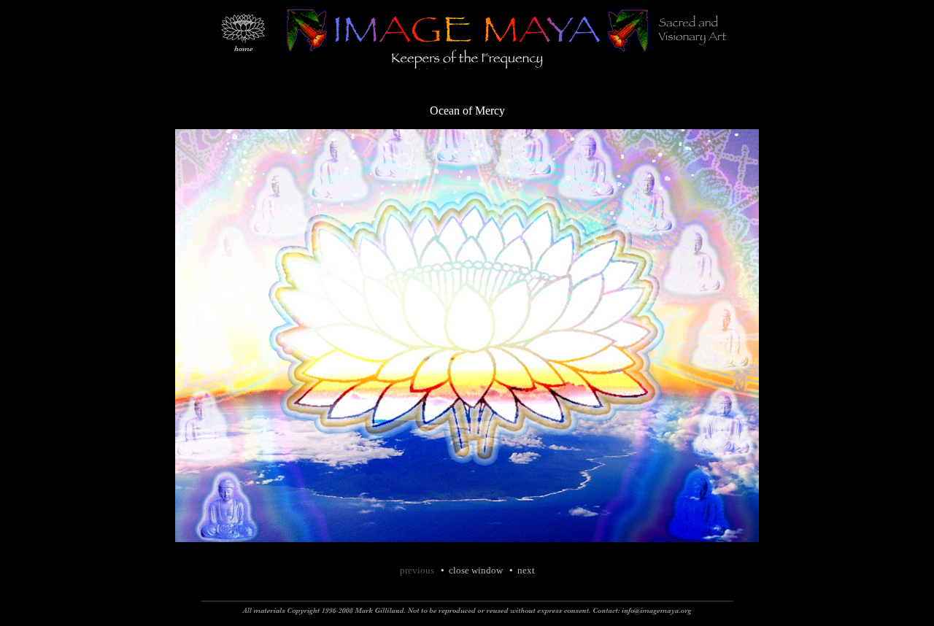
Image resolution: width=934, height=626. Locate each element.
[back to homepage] (242, 76)
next (526, 570)
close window (476, 570)
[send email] (663, 616)
